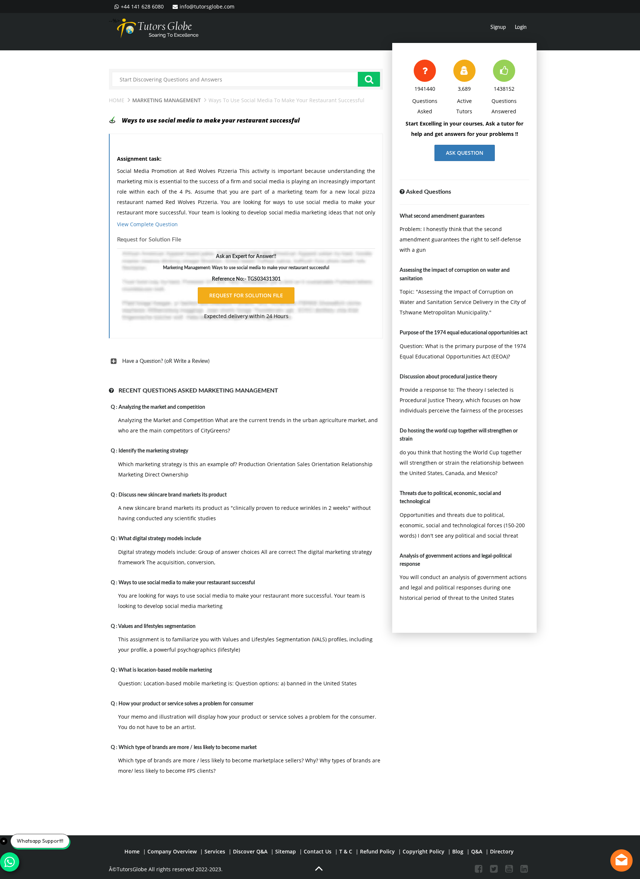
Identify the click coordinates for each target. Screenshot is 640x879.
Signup (498, 27)
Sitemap (285, 851)
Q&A (476, 851)
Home (116, 100)
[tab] (246, 361)
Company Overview (172, 851)
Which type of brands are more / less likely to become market (188, 747)
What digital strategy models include (160, 538)
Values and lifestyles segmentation (157, 626)
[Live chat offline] (621, 860)
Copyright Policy (423, 851)
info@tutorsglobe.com (207, 6)
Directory (502, 851)
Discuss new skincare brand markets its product (173, 495)
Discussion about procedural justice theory (448, 377)
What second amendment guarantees (442, 216)
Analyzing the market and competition (162, 407)
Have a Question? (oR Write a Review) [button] (166, 361)
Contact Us (317, 851)
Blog (457, 851)
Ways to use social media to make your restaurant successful (187, 582)
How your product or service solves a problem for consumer (186, 703)
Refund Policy (377, 851)
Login (521, 27)
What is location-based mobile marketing (165, 670)
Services (214, 851)
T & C (345, 851)
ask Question (464, 152)
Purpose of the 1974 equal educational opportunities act (463, 332)
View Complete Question (147, 224)
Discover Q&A (250, 851)
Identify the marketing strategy (153, 451)
